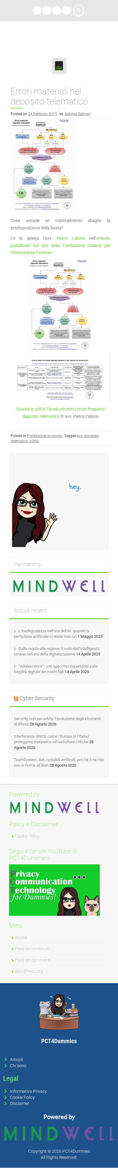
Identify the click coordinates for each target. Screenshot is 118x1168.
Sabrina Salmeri (77, 114)
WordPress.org (29, 971)
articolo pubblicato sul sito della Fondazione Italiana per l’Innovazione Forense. (60, 245)
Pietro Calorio (71, 238)
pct (79, 436)
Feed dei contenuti (32, 948)
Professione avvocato (44, 436)
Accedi (21, 937)
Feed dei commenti (33, 960)
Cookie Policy (27, 836)
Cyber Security (36, 698)
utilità (34, 441)
